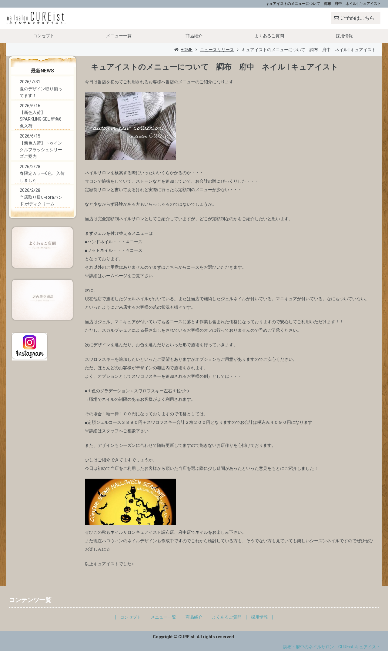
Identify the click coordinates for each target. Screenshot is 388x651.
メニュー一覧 (119, 35)
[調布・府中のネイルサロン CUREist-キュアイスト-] (36, 17)
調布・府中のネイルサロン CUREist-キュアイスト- (332, 646)
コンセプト (43, 35)
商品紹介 (194, 35)
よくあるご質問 (269, 35)
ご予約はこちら (357, 18)
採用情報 (344, 35)
